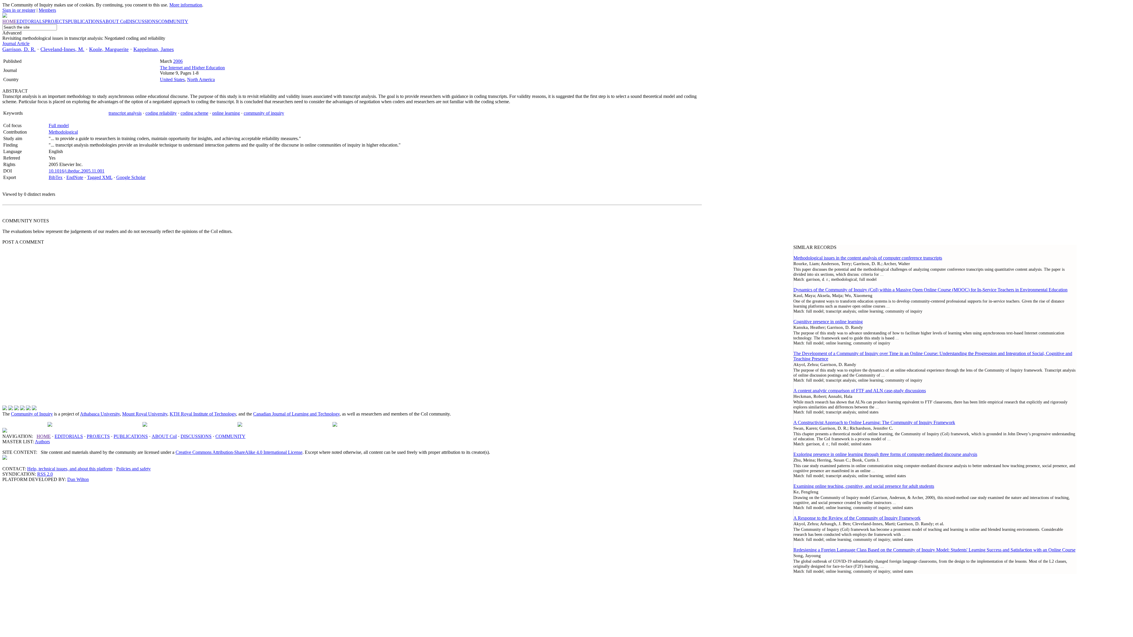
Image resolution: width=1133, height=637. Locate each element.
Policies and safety (133, 468)
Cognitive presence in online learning (828, 321)
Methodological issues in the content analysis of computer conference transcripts (867, 257)
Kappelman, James (153, 49)
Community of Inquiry (32, 413)
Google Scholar (130, 177)
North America (201, 79)
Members (47, 10)
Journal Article (16, 43)
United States (172, 79)
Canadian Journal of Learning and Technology (296, 413)
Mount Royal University (144, 413)
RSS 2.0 (45, 474)
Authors (42, 441)
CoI (164, 436)
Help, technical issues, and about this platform (69, 468)
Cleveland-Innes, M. (62, 49)
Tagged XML (99, 177)
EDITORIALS (69, 436)
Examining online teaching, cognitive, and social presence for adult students (863, 486)
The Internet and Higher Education (192, 67)
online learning (226, 113)
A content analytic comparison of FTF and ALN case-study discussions (859, 390)
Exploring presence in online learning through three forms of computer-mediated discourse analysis (885, 454)
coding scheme (194, 113)
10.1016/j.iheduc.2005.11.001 (76, 170)
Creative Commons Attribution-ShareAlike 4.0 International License (239, 452)
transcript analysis (125, 113)
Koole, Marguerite (109, 49)
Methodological (63, 131)
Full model (59, 125)
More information (185, 4)
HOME (44, 436)
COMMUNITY (230, 436)
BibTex (56, 177)
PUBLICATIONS (131, 436)
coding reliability (161, 113)
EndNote (74, 177)
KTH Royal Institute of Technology (203, 413)
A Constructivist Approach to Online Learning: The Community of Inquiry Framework (874, 422)
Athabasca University (100, 413)
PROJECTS (98, 436)
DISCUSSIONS (196, 436)
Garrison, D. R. (19, 49)
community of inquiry (264, 113)
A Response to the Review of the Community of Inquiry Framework (857, 518)
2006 (178, 61)
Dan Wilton (78, 479)
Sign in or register (18, 10)
